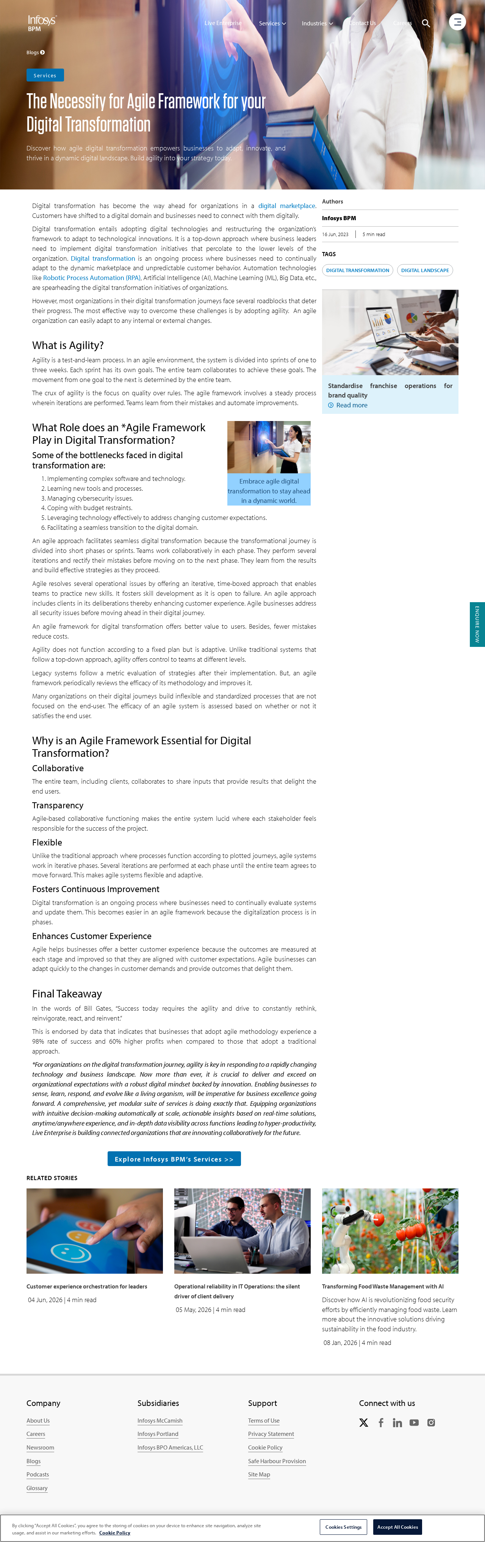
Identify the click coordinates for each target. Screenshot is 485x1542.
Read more (352, 405)
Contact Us (362, 23)
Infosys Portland (158, 1433)
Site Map (259, 1474)
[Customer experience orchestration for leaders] (95, 1230)
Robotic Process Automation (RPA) (92, 277)
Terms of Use (264, 1420)
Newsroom (40, 1447)
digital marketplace (286, 205)
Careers (402, 23)
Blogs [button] (33, 52)
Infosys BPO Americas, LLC (170, 1447)
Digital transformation (103, 258)
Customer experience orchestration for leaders (87, 1286)
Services (269, 23)
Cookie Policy (265, 1447)
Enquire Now (477, 624)
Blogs (34, 1461)
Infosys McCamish (160, 1420)
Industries (314, 23)
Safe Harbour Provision (277, 1461)
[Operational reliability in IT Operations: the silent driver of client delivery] (242, 1230)
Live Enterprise (223, 23)
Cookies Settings (343, 1527)
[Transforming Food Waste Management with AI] (390, 1230)
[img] (43, 22)
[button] (426, 23)
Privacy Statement (271, 1433)
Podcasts (38, 1474)
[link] (363, 1422)
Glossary (37, 1488)
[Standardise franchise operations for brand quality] (390, 331)
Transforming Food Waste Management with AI (383, 1286)
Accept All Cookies (397, 1527)
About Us (38, 1420)
